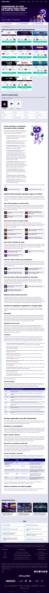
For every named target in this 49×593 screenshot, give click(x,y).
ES (2, 572)
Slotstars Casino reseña (24, 58)
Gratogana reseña (24, 43)
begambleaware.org (24, 473)
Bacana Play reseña (24, 88)
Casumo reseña (40, 58)
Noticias (46, 1)
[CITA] (31, 582)
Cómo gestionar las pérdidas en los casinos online (21, 559)
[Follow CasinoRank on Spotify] (44, 573)
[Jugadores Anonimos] (26, 582)
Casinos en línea (22, 1)
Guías (41, 1)
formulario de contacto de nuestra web (30, 490)
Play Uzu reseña (9, 43)
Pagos (37, 1)
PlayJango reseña (40, 43)
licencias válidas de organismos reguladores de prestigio (14, 338)
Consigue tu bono (9, 41)
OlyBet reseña (24, 74)
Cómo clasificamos (41, 558)
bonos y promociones (23, 146)
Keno (5, 553)
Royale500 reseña (9, 88)
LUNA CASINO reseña (9, 74)
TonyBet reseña (9, 58)
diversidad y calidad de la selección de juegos (14, 151)
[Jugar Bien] (20, 582)
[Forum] (37, 582)
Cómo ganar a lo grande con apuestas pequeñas (22, 555)
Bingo (5, 552)
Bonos (33, 1)
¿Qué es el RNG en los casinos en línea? (22, 557)
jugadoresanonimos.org (24, 469)
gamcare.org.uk (23, 477)
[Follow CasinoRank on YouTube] (41, 573)
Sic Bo (5, 555)
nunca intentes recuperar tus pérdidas (31, 430)
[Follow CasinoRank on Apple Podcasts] (46, 573)
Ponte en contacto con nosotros (39, 554)
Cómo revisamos (41, 556)
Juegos (28, 1)
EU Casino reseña (40, 74)
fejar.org (22, 462)
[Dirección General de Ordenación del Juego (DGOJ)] (10, 582)
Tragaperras (5, 557)
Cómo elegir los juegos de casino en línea (21, 553)
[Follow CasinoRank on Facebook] (35, 573)
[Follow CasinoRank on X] (39, 573)
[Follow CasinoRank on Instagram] (37, 573)
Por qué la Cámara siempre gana (22, 552)
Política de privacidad (41, 560)
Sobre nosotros (41, 552)
